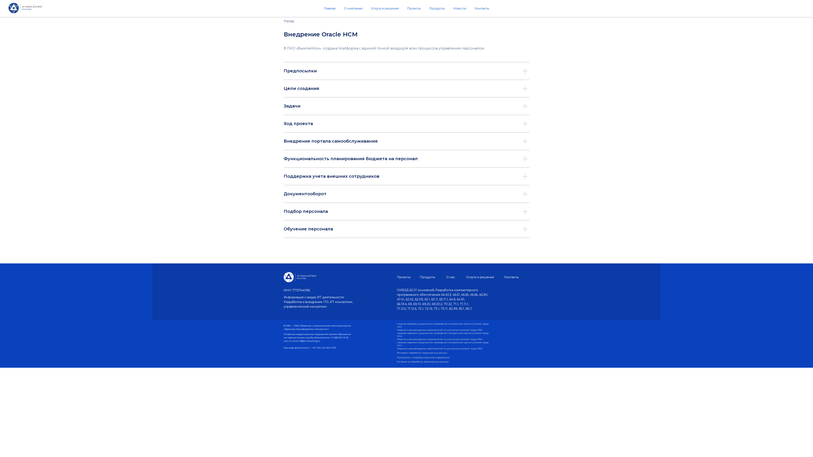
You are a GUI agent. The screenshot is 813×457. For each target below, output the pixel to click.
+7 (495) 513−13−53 (339, 337)
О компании (353, 8)
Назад (289, 21)
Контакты (482, 8)
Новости (459, 8)
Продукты (437, 8)
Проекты (414, 8)
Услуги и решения (385, 8)
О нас (450, 277)
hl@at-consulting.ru (309, 341)
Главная (330, 8)
